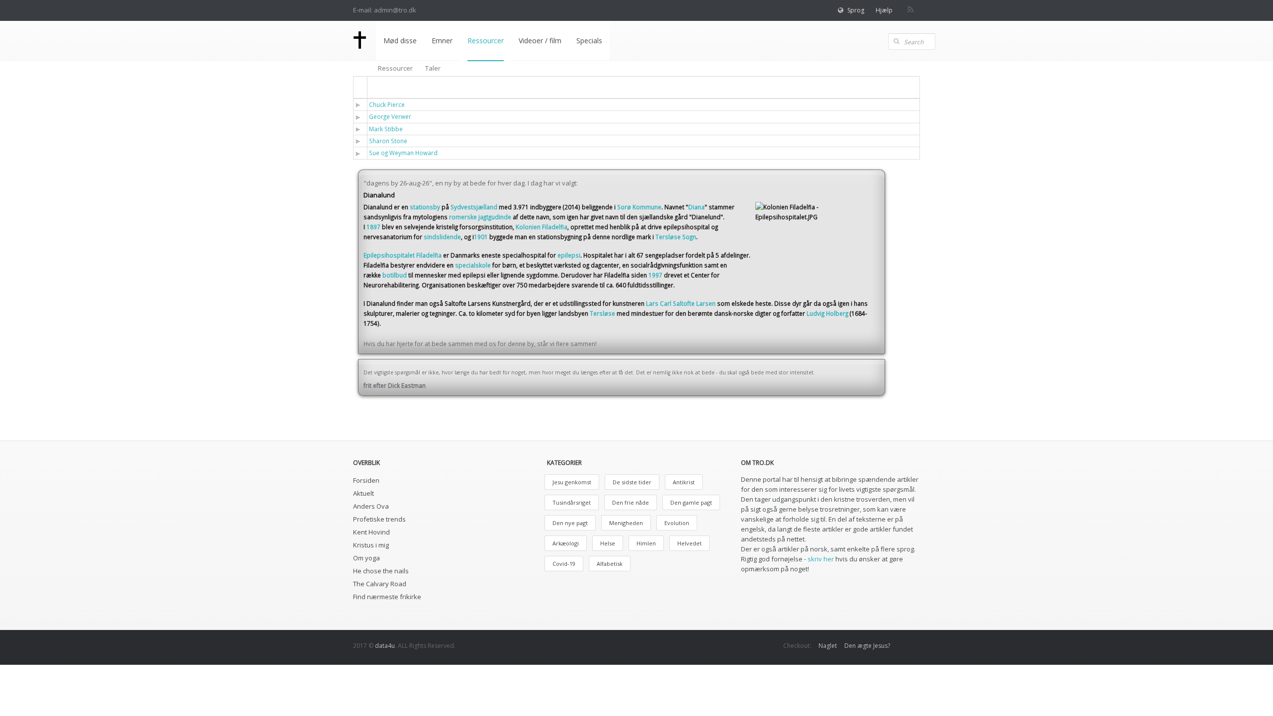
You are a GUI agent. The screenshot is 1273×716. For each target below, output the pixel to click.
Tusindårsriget (571, 502)
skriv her (821, 558)
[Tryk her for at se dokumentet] (359, 104)
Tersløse (602, 313)
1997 (655, 275)
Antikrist (684, 482)
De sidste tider (632, 482)
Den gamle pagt (691, 502)
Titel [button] (383, 87)
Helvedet (689, 543)
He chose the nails (381, 570)
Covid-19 (563, 563)
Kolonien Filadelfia (541, 227)
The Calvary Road (379, 583)
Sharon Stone (388, 141)
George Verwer (390, 116)
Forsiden (366, 480)
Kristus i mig (371, 544)
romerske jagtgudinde (480, 217)
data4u (385, 645)
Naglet (827, 645)
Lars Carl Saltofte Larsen (681, 303)
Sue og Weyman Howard (403, 153)
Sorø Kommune (639, 207)
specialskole (473, 265)
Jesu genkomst (571, 482)
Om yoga (366, 557)
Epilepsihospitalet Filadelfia (403, 255)
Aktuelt (363, 493)
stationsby (425, 207)
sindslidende (442, 237)
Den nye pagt (570, 523)
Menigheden (626, 523)
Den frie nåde (630, 502)
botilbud (394, 275)
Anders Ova (371, 506)
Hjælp (884, 10)
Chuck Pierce (387, 104)
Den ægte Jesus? (867, 645)
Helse (607, 543)
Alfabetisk (610, 563)
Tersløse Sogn (675, 237)
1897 (373, 227)
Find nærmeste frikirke (387, 596)
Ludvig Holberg (827, 313)
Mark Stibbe (386, 129)
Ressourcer (395, 68)
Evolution (676, 523)
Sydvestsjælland (474, 207)
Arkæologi (565, 543)
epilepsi (568, 255)
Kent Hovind (371, 532)
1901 (481, 237)
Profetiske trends (379, 519)
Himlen (646, 543)
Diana (696, 207)
